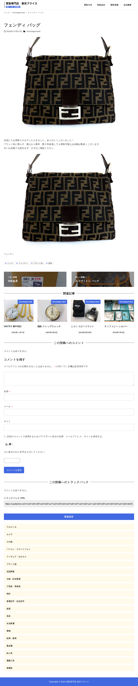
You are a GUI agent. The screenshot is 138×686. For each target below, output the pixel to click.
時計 (9, 593)
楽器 (9, 608)
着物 (9, 630)
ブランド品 (38, 263)
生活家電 (11, 623)
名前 (7, 391)
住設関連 (11, 571)
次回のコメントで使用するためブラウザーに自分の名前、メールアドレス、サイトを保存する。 (55, 436)
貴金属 (10, 645)
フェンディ (23, 263)
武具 (9, 616)
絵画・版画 (12, 638)
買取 (50, 263)
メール (8, 406)
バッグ (10, 263)
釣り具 (10, 653)
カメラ (10, 534)
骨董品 (10, 667)
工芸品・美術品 (14, 586)
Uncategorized (33, 31)
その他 (10, 541)
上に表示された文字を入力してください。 (25, 451)
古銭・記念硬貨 (14, 578)
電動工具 (11, 660)
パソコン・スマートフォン (19, 549)
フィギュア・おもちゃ (17, 556)
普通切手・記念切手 (16, 601)
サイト (7, 421)
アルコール (12, 526)
